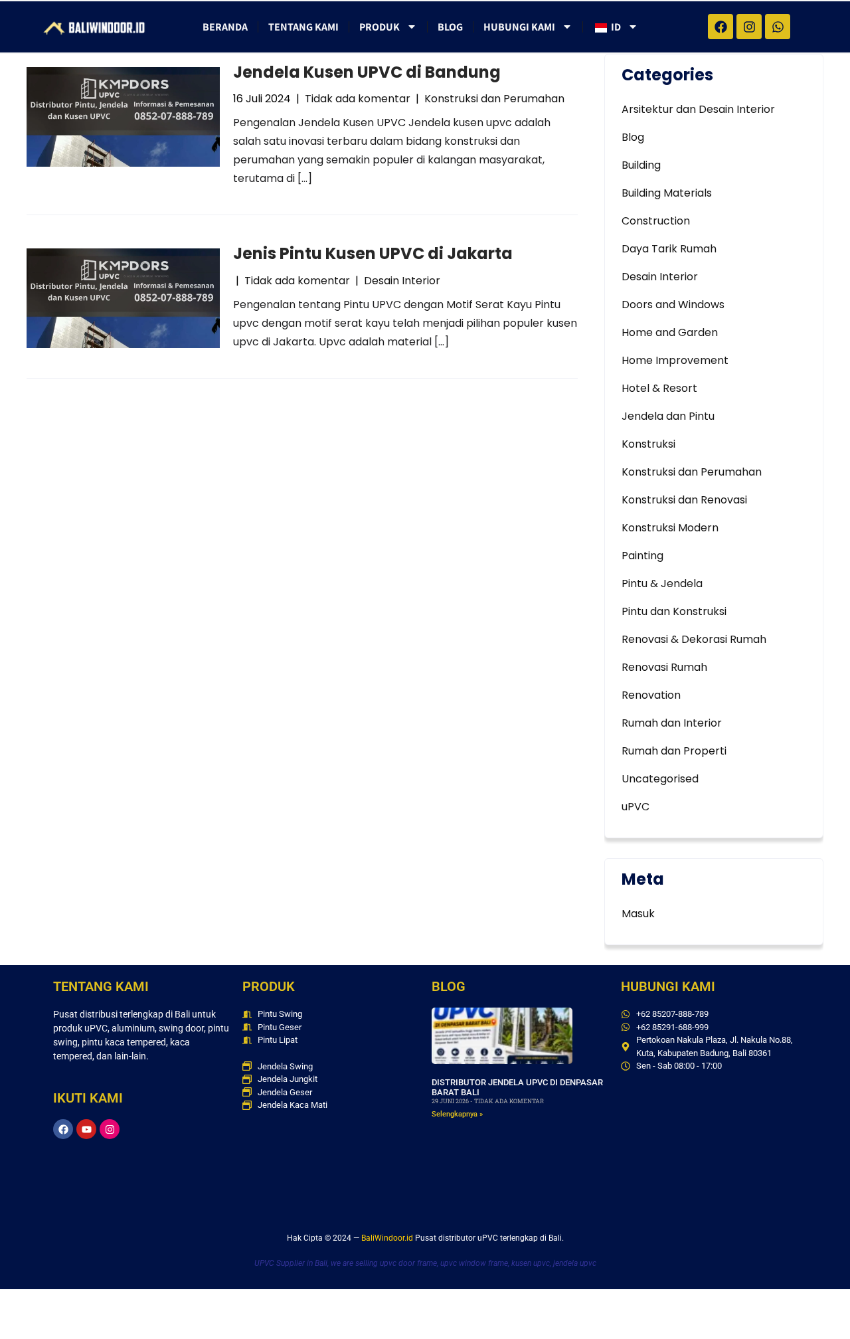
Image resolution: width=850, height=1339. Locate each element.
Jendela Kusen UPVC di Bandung (367, 72)
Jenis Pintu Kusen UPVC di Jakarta (373, 253)
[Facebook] (63, 1129)
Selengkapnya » (457, 1114)
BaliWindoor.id (387, 1238)
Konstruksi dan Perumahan (494, 98)
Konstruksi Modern (670, 527)
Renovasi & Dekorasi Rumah (694, 639)
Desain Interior (402, 280)
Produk (379, 27)
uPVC (635, 806)
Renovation (651, 695)
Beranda (225, 27)
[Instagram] (110, 1129)
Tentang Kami (303, 27)
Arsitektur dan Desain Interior (698, 109)
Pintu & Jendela (662, 583)
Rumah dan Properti (674, 751)
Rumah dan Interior (672, 723)
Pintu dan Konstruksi (674, 611)
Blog (450, 27)
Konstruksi (648, 444)
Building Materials (667, 193)
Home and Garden (670, 332)
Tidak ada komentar (357, 98)
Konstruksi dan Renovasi (684, 499)
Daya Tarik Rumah (669, 248)
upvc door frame (408, 1263)
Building (641, 165)
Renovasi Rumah (664, 667)
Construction (656, 220)
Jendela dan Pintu (668, 416)
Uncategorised (660, 778)
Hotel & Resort (659, 388)
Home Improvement (675, 360)
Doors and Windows (673, 304)
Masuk (638, 913)
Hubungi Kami (519, 27)
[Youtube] (86, 1129)
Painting (642, 555)
